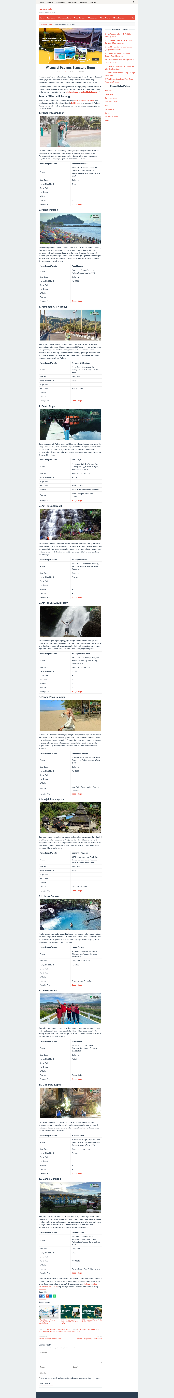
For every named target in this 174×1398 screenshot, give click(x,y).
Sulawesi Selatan (111, 116)
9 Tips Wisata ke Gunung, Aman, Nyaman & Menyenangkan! (47, 1322)
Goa (89, 1329)
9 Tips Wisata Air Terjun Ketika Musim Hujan (92, 1321)
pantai (40, 1331)
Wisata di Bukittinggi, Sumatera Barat (50, 1338)
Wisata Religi (76, 1331)
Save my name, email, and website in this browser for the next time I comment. (70, 1378)
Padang (47, 1329)
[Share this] (40, 1296)
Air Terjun (79, 1329)
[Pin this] (47, 1296)
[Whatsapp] (54, 1296)
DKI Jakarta (109, 109)
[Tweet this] (43, 1296)
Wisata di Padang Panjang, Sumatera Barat (89, 1338)
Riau (107, 120)
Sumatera (52, 1329)
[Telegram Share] (50, 1296)
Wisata (68, 1329)
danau (85, 1329)
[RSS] (133, 2)
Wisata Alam (67, 1331)
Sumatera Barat (60, 1329)
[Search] (132, 17)
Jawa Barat (109, 94)
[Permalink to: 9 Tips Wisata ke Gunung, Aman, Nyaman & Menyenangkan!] (49, 1311)
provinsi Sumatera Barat (84, 100)
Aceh (107, 105)
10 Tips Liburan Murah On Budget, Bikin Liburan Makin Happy (69, 1322)
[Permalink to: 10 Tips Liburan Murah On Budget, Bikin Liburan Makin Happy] (70, 1311)
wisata (61, 1331)
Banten (107, 113)
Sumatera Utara (111, 98)
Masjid (93, 1329)
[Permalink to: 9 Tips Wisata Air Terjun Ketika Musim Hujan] (92, 1311)
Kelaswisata (45, 9)
